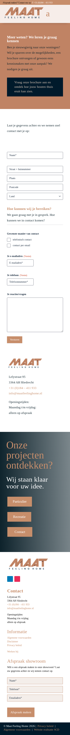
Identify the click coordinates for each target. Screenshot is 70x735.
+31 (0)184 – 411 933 (22, 388)
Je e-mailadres (19, 256)
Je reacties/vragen (16, 294)
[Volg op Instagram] (17, 579)
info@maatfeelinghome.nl (25, 393)
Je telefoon (17, 275)
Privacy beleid (14, 645)
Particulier (20, 501)
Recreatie (19, 517)
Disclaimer (12, 641)
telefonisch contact (22, 239)
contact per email (21, 245)
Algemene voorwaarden (19, 637)
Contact (20, 532)
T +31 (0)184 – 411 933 (42, 2)
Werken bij (12, 651)
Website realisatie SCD (46, 729)
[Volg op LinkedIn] (10, 579)
